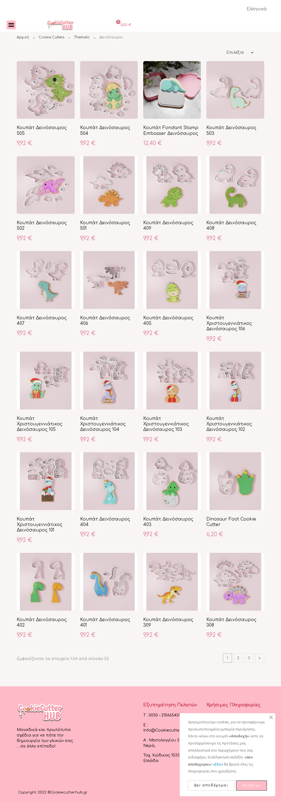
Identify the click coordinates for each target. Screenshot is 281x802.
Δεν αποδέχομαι (211, 785)
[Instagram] (32, 764)
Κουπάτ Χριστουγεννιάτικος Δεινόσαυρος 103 (166, 424)
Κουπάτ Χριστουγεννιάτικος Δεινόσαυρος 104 (103, 424)
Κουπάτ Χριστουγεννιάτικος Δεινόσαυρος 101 (39, 525)
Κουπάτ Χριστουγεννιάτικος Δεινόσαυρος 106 (229, 323)
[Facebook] (21, 764)
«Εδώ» (218, 764)
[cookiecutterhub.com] (60, 24)
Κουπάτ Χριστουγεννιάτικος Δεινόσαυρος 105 (39, 424)
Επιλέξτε (235, 52)
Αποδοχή (251, 785)
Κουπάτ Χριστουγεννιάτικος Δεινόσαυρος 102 (229, 424)
